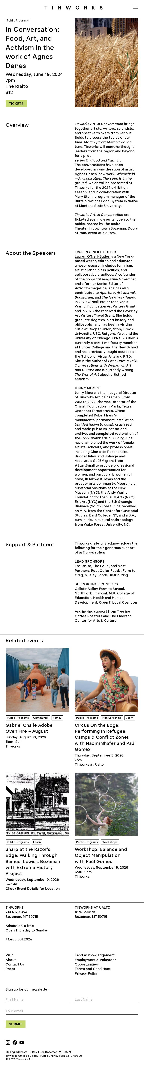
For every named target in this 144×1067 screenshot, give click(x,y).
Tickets (16, 104)
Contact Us (15, 964)
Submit (15, 1024)
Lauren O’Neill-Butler (92, 256)
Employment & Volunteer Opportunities (95, 962)
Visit (9, 955)
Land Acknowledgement (95, 955)
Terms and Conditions (93, 969)
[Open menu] (135, 7)
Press (10, 969)
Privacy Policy (86, 973)
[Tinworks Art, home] (73, 7)
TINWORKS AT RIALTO (92, 907)
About (11, 960)
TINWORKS (15, 907)
